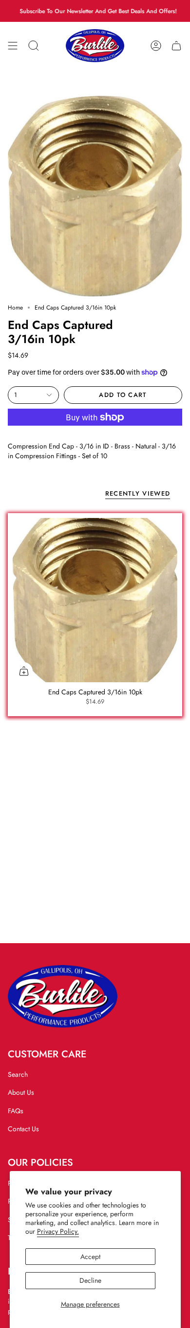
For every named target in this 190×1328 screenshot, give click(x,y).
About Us (21, 1092)
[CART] (176, 45)
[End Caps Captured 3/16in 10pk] (95, 600)
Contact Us (23, 1129)
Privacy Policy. (58, 1231)
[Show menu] (12, 45)
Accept (90, 1256)
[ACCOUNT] (156, 45)
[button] (33, 45)
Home (15, 307)
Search (18, 1074)
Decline (90, 1280)
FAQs (15, 1111)
